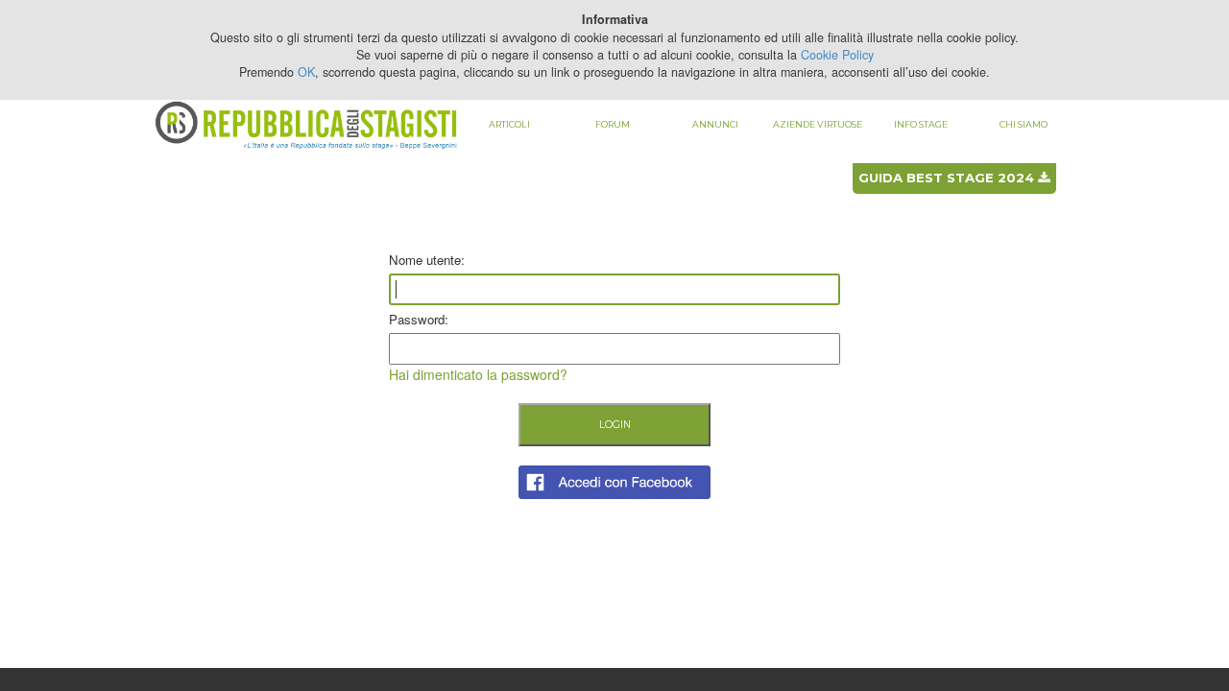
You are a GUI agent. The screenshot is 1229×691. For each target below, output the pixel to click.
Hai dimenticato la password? (478, 374)
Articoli (509, 124)
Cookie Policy (837, 54)
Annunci (715, 124)
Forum (612, 124)
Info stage (921, 124)
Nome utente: (427, 259)
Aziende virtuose (817, 124)
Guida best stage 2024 (948, 177)
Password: (418, 319)
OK (306, 72)
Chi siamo (1024, 124)
